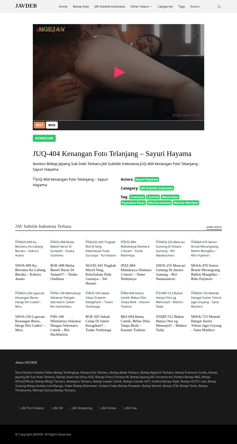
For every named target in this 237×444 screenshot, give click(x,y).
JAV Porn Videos (32, 408)
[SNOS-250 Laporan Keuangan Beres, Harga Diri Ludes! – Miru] (30, 302)
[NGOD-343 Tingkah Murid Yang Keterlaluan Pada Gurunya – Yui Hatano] (101, 251)
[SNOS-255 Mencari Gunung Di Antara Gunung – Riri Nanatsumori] (171, 251)
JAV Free (131, 408)
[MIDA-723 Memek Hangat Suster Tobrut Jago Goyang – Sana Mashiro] (206, 302)
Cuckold (153, 197)
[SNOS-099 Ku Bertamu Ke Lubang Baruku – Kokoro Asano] (30, 251)
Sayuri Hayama (147, 179)
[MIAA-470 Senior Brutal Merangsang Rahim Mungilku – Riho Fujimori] (206, 251)
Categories (165, 6)
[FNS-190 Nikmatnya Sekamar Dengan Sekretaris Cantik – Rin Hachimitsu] (65, 302)
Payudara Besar (133, 203)
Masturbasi (170, 197)
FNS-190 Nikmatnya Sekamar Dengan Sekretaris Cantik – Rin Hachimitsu (65, 325)
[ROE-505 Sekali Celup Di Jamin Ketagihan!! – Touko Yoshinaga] (101, 302)
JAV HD (58, 408)
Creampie (137, 197)
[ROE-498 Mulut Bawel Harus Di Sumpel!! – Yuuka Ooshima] (65, 251)
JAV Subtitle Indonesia (110, 6)
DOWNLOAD (44, 138)
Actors (195, 6)
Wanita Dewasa (159, 203)
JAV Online (108, 408)
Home (63, 6)
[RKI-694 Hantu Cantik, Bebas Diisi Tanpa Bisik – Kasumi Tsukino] (136, 302)
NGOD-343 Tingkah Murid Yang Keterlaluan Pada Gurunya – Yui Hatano (101, 274)
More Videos (214, 227)
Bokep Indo (81, 6)
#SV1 (39, 125)
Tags (181, 6)
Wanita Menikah (186, 203)
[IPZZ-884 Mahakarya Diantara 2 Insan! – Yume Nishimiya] (136, 251)
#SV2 (51, 125)
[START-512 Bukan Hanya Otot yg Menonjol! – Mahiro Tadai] (171, 302)
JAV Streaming (82, 408)
